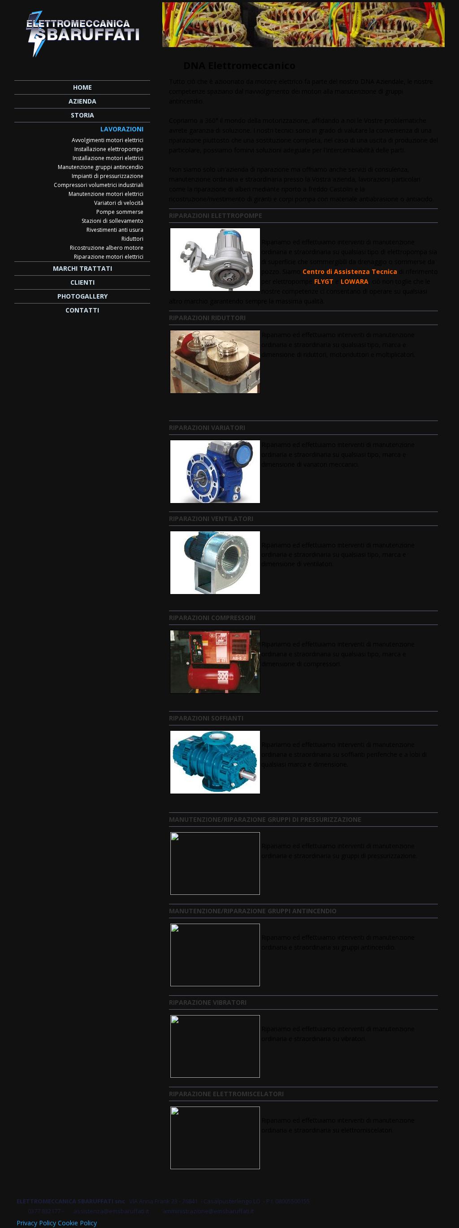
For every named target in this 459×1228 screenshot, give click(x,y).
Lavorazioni (121, 129)
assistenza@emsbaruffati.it (112, 1211)
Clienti (82, 282)
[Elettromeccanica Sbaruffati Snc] (82, 31)
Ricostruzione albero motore (106, 248)
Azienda (82, 101)
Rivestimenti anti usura (115, 230)
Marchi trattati (82, 268)
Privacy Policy (36, 1223)
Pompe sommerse (119, 212)
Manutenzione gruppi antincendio (100, 167)
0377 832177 (44, 1211)
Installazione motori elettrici (108, 158)
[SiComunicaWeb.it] (436, 1221)
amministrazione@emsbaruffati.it (208, 1211)
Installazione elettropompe (108, 149)
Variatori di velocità (118, 203)
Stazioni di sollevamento (112, 221)
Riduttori (132, 239)
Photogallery (82, 296)
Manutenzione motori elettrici (106, 194)
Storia (82, 115)
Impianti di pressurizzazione (107, 176)
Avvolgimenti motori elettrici (107, 140)
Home (82, 87)
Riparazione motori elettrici (108, 256)
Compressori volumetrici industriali (98, 185)
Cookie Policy (77, 1223)
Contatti (82, 310)
